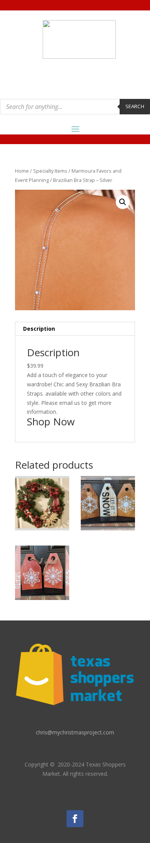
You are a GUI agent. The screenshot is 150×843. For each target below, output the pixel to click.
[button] (123, 202)
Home (22, 170)
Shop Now (51, 421)
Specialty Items (50, 170)
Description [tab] (39, 328)
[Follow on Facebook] (75, 818)
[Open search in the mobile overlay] (75, 106)
